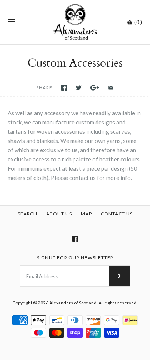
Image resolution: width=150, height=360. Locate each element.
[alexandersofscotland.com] (75, 22)
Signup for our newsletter (75, 258)
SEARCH (27, 214)
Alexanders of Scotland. (73, 303)
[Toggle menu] (11, 22)
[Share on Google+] (94, 88)
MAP (86, 214)
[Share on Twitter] (79, 88)
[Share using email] (111, 88)
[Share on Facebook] (64, 88)
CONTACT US (117, 214)
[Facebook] (75, 239)
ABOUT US (59, 214)
